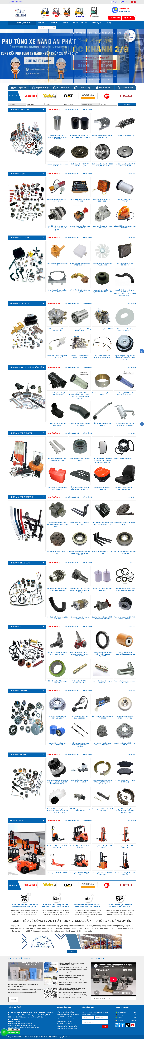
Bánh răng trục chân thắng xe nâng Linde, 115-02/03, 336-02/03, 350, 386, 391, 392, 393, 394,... (57, 782)
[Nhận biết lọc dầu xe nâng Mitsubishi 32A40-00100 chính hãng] (51, 967)
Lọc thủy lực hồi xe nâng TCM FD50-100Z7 (102, 589)
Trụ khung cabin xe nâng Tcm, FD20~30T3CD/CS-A (57, 459)
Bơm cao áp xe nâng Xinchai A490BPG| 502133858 (80, 356)
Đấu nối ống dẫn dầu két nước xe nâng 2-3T (80, 291)
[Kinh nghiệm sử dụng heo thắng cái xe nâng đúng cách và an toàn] (51, 980)
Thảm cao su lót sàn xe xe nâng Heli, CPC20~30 (57, 488)
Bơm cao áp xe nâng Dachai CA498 (102, 329)
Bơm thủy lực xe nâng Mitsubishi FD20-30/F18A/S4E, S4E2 (102, 618)
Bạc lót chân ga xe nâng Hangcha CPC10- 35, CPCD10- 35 (125, 329)
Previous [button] (128, 888)
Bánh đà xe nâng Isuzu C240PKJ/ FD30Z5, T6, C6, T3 (125, 165)
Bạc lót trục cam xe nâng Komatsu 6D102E (102, 393)
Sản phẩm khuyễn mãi (72, 110)
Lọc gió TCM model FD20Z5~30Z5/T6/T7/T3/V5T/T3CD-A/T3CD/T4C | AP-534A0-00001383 (79, 395)
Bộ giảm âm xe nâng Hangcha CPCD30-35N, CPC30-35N (125, 424)
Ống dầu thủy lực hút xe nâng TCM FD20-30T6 (57, 618)
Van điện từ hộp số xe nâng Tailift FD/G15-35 (102, 717)
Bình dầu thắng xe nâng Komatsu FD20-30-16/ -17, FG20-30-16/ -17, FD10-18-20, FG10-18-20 (57, 810)
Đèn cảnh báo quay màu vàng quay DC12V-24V (125, 227)
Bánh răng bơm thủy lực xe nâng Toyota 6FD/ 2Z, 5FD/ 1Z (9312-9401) (80, 590)
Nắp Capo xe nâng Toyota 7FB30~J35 (102, 488)
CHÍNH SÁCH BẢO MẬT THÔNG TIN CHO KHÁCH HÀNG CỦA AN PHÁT (68, 1015)
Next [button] (131, 888)
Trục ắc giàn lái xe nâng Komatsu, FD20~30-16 (125, 682)
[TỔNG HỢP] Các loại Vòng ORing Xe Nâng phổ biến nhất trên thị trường (72, 989)
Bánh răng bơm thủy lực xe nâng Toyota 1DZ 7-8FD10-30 (57, 589)
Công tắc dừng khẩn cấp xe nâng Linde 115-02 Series (80, 227)
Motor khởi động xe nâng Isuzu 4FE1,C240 (102, 227)
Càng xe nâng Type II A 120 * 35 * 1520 (102, 552)
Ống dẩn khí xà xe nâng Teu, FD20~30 (102, 424)
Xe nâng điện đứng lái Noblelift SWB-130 (125, 873)
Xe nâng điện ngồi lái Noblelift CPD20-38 (79, 846)
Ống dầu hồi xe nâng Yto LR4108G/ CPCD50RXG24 (102, 356)
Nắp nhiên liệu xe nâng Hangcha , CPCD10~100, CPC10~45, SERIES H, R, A (125, 357)
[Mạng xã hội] (117, 1025)
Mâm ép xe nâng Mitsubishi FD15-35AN (124, 744)
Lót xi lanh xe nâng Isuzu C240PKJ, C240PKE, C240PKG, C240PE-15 (57, 137)
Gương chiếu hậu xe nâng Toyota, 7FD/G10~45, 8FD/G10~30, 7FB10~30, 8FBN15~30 (102, 460)
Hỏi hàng (116, 18)
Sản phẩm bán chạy (54, 110)
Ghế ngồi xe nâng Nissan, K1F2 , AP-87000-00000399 (125, 488)
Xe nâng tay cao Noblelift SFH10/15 (125, 846)
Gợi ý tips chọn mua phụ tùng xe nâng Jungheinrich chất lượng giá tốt (56, 906)
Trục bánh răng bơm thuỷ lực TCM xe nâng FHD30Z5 (124, 618)
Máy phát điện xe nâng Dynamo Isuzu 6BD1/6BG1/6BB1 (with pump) (57, 227)
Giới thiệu (54, 23)
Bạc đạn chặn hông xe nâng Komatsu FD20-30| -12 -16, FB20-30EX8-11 (57, 524)
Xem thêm (13, 999)
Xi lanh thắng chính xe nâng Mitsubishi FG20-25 (79, 781)
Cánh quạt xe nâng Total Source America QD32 (102, 264)
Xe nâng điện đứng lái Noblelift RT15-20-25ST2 (102, 873)
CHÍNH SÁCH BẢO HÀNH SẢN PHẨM (67, 1026)
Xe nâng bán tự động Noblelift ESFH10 (102, 846)
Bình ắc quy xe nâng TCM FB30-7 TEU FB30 (80, 200)
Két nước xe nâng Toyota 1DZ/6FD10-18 (125, 264)
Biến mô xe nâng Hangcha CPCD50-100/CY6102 (125, 717)
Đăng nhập (125, 2)
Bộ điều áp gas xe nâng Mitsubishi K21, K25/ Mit (57, 329)
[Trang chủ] (21, 12)
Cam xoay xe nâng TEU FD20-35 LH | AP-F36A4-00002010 (57, 653)
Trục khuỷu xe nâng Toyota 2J (125, 135)
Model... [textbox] (48, 104)
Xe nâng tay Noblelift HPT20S (57, 873)
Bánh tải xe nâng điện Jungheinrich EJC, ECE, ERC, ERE (125, 653)
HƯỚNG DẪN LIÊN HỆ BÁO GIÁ (65, 1019)
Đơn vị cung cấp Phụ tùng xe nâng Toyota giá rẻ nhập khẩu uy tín (24, 906)
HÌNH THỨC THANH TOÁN (64, 1024)
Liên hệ (108, 23)
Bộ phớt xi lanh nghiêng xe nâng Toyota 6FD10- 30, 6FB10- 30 (125, 589)
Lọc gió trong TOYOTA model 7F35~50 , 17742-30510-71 (125, 393)
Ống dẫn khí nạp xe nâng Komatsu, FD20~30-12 (80, 424)
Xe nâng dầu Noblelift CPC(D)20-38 (80, 873)
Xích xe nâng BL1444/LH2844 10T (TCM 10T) (125, 523)
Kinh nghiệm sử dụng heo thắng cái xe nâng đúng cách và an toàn (71, 976)
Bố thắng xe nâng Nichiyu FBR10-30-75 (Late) (125, 781)
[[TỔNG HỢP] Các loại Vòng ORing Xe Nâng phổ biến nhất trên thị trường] (51, 993)
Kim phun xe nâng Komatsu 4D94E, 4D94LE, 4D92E (80, 329)
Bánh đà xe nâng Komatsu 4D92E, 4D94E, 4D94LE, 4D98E (102, 165)
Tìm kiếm (127, 104)
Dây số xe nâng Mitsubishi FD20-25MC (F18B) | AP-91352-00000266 (80, 744)
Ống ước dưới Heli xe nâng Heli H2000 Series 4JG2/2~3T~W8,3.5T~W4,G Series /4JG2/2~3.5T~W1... (125, 292)
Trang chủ (42, 23)
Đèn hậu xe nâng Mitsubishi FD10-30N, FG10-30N (57, 200)
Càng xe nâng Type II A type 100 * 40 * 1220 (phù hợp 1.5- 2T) (102, 523)
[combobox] (35, 104)
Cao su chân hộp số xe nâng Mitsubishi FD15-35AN (102, 744)
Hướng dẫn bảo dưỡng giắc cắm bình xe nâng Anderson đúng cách (23, 985)
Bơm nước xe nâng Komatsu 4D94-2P (57, 264)
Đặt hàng (131, 17)
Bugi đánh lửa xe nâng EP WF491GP (125, 200)
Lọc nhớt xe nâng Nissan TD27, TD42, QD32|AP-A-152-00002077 (80, 136)
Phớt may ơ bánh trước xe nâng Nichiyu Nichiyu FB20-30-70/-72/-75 (102, 654)
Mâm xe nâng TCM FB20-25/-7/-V (124, 458)
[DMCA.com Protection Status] (14, 1029)
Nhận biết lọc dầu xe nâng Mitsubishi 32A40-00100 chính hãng (71, 963)
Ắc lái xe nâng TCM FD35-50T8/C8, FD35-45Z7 (80, 682)
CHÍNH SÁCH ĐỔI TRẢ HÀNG (65, 1021)
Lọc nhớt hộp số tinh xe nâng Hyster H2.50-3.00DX (57, 744)
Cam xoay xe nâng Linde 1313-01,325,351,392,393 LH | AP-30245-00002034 (79, 654)
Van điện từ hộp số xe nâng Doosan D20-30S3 (79, 717)
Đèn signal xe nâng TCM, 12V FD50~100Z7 (102, 200)
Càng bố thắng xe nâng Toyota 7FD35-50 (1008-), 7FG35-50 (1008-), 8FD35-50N (124, 810)
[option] (30, 96)
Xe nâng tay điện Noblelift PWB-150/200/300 (57, 846)
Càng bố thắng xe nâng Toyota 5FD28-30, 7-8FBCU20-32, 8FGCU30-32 (102, 782)
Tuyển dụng (96, 23)
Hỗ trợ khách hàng (80, 23)
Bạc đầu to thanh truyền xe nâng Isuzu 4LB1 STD (102, 136)
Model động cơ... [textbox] (68, 104)
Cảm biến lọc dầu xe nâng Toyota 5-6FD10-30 (57, 356)
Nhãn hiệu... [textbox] (30, 104)
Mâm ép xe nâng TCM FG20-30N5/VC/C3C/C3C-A (57, 717)
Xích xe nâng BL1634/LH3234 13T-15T (57, 552)
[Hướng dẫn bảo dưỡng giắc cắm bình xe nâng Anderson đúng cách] (25, 971)
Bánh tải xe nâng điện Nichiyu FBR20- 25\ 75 (57, 682)
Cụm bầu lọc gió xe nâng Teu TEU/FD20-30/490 (57, 393)
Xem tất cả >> (132, 110)
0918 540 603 (13, 1032)
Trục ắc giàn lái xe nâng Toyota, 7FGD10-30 (102, 682)
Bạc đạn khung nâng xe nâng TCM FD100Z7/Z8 (124, 552)
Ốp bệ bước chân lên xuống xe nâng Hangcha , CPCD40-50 (80, 488)
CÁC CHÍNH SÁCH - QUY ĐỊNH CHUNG (67, 1028)
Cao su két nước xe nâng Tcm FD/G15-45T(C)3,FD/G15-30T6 (102, 291)
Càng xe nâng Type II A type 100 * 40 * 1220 (80, 523)
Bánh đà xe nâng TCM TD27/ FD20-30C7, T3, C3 (80, 165)
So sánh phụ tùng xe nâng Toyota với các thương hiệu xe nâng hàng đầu (87, 906)
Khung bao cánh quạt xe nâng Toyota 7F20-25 (57, 291)
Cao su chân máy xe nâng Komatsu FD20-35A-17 (57, 165)
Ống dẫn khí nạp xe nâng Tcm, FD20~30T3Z (57, 424)
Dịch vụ (65, 23)
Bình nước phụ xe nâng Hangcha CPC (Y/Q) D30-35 (80, 264)
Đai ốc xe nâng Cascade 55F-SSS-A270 (80, 459)
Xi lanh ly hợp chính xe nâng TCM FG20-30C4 (102, 809)
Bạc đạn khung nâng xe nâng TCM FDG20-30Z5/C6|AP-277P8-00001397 (79, 553)
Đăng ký (115, 2)
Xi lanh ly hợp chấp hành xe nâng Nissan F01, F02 (80, 809)
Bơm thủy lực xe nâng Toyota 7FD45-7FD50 (80, 618)
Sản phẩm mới (87, 110)
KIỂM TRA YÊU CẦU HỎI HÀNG (65, 1012)
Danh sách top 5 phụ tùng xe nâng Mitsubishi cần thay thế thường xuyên (119, 907)
